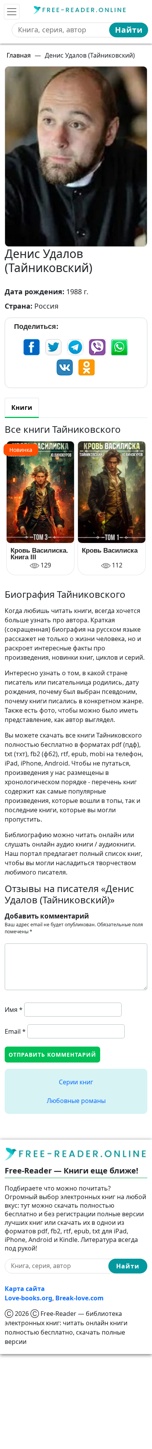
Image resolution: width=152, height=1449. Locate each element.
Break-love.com (79, 1298)
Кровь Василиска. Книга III (39, 553)
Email (15, 1031)
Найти (129, 30)
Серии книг (76, 1082)
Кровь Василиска (110, 550)
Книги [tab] (21, 407)
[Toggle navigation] (11, 11)
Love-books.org (28, 1298)
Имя (14, 1009)
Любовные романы (76, 1100)
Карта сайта (25, 1288)
